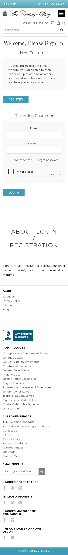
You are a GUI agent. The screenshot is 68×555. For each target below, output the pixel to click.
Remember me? (22, 160)
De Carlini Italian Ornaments (21, 361)
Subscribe (42, 471)
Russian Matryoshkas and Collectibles (27, 387)
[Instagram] (20, 488)
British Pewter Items (16, 391)
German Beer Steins (16, 370)
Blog (6, 309)
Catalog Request (13, 447)
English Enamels (13, 383)
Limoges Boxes (13, 357)
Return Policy (11, 439)
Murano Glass (11, 374)
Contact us (10, 430)
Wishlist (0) (52, 22)
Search (61, 29)
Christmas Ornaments (17, 366)
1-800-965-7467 (50, 4)
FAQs (6, 434)
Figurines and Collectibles (19, 400)
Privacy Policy (11, 300)
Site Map (10, 3)
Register (15, 99)
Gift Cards (9, 451)
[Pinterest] (12, 488)
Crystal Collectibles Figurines (21, 404)
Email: (34, 128)
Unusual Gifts (11, 408)
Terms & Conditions (15, 443)
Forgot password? (48, 160)
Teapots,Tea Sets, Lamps (18, 395)
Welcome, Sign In (33, 22)
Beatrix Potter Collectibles (19, 378)
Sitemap (8, 305)
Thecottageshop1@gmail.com (30, 426)
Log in (13, 192)
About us (9, 296)
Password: (34, 143)
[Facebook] (4, 488)
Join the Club (11, 456)
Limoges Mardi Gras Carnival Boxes (25, 353)
